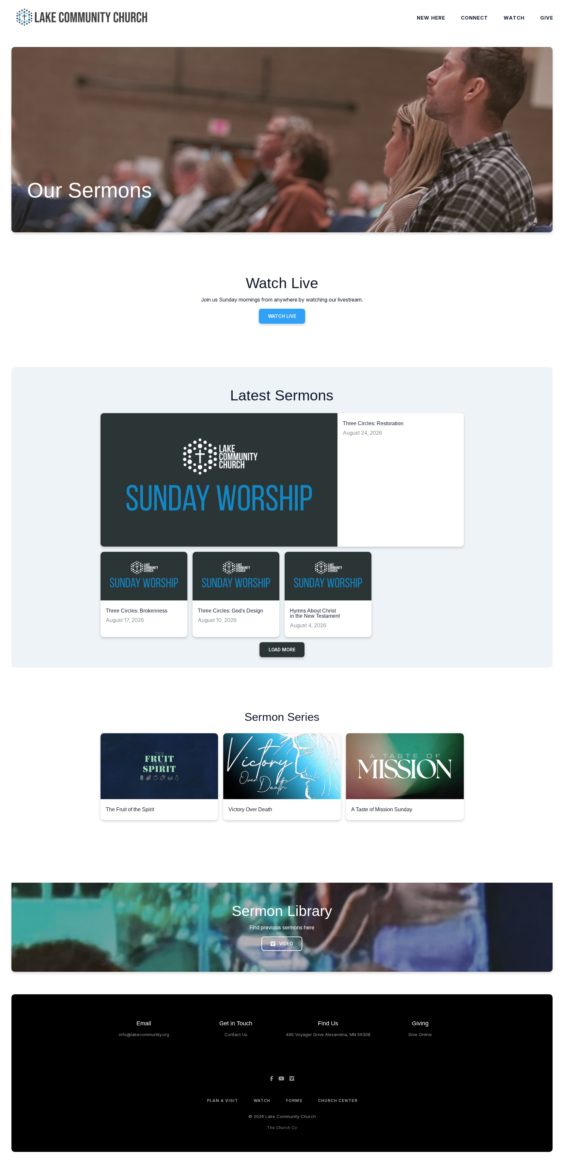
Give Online (420, 1034)
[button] (159, 776)
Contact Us (236, 1034)
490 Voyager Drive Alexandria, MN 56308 (328, 1034)
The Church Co (282, 1127)
